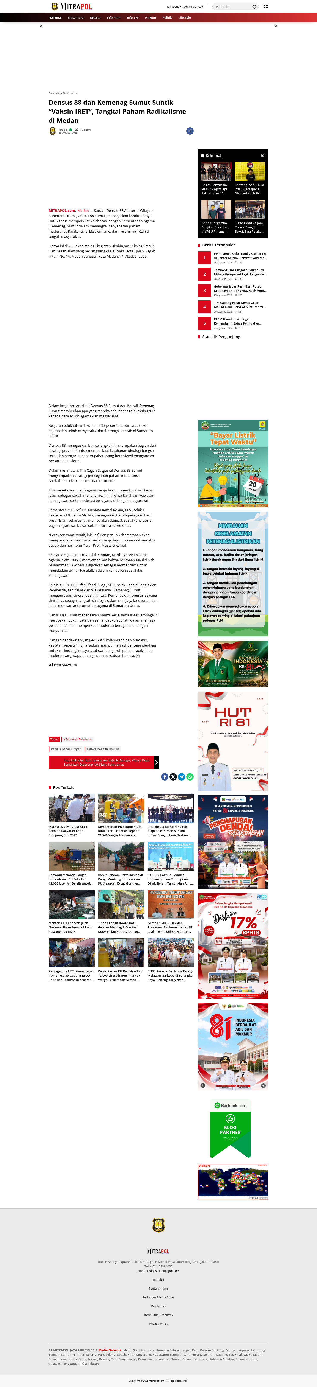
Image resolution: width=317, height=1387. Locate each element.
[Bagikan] (190, 131)
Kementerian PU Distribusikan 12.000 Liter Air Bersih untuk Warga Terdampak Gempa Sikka (120, 975)
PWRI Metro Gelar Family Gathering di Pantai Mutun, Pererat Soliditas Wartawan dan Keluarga (240, 256)
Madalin (63, 130)
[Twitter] (173, 777)
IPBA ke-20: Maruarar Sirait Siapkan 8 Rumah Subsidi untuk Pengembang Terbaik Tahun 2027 (168, 831)
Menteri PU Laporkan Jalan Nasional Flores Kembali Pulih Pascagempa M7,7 (71, 927)
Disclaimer (158, 1306)
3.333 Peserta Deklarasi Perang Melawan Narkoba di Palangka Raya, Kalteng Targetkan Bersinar (170, 975)
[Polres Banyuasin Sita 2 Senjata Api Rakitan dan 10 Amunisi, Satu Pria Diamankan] (216, 171)
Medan (83, 210)
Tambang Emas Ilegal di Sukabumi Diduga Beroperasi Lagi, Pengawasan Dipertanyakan (241, 272)
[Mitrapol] (72, 6)
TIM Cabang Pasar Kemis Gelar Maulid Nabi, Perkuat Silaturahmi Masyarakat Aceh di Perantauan (238, 305)
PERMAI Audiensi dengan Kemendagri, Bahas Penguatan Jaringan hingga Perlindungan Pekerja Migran (236, 321)
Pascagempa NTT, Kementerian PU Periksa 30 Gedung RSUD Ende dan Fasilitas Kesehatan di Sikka (71, 975)
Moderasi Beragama (79, 739)
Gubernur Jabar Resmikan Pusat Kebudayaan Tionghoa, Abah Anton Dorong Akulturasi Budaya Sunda (240, 288)
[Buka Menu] (265, 6)
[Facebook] (164, 777)
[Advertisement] (27, 87)
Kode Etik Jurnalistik (158, 1315)
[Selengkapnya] (263, 155)
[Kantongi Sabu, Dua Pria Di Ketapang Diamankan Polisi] (250, 171)
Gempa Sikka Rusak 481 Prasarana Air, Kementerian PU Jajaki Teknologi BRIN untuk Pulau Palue (170, 927)
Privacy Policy (158, 1324)
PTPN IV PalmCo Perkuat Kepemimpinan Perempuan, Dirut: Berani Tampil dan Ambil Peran (170, 879)
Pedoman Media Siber (158, 1297)
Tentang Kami (159, 1288)
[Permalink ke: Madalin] (54, 131)
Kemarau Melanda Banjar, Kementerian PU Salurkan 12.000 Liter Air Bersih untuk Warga (70, 879)
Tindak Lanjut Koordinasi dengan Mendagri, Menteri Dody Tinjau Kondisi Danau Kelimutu (118, 927)
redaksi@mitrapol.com (163, 1271)
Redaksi (158, 1280)
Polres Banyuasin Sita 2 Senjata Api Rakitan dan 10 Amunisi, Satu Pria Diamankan (214, 189)
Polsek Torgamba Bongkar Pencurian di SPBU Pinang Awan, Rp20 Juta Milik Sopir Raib (215, 227)
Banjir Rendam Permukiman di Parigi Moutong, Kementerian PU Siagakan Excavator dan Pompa (120, 879)
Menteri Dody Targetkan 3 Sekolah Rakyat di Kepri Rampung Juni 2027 (68, 830)
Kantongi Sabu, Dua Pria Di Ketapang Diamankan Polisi (249, 189)
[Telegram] (181, 777)
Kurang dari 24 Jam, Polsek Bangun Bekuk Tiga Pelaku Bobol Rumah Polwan (249, 227)
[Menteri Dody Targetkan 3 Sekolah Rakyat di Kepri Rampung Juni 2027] (72, 808)
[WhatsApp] (190, 777)
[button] (254, 6)
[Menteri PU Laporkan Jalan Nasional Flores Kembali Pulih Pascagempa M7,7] (72, 904)
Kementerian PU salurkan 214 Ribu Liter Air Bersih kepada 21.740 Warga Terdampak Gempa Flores (120, 831)
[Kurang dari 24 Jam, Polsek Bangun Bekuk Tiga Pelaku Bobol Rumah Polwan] (250, 209)
